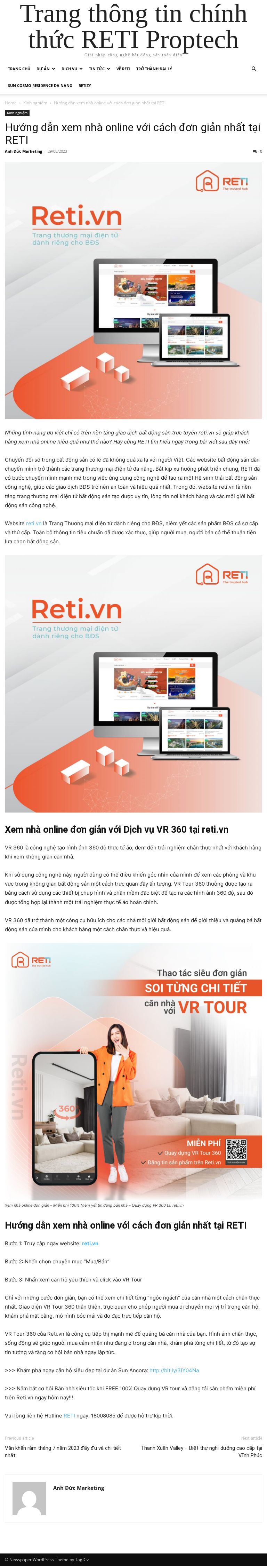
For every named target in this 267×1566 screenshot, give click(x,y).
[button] (253, 69)
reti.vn (34, 523)
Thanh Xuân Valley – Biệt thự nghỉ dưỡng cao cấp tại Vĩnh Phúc (201, 1452)
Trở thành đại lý (154, 68)
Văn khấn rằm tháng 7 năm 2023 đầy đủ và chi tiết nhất (63, 1452)
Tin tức (97, 68)
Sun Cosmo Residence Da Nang (40, 85)
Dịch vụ (69, 68)
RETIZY (85, 85)
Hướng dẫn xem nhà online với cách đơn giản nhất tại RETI (132, 133)
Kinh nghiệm (35, 103)
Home (11, 103)
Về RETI (123, 68)
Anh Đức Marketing (23, 151)
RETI (68, 1415)
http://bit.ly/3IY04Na (174, 1370)
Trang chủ (19, 68)
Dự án (43, 68)
